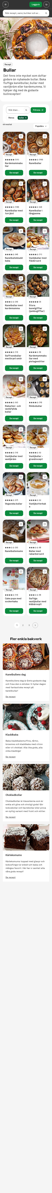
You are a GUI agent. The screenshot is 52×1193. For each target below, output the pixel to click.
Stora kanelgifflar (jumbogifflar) (37, 308)
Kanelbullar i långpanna (35, 212)
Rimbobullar (35, 406)
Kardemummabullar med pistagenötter (38, 358)
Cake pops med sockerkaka (13, 600)
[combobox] (14, 110)
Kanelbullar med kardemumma (14, 307)
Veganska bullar (13, 503)
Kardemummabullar (14, 165)
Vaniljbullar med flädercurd (37, 259)
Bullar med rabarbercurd (36, 553)
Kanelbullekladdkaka (14, 259)
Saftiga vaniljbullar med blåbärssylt (37, 601)
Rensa (11, 117)
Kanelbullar (35, 163)
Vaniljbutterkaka (37, 505)
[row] (23, 118)
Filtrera (36, 110)
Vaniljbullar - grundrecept (36, 458)
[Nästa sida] (35, 625)
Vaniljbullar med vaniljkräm (13, 458)
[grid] (23, 117)
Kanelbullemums (14, 551)
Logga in (36, 4)
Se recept (14, 172)
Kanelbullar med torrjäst (14, 212)
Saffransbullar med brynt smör (13, 357)
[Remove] (26, 118)
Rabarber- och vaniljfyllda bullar (13, 409)
